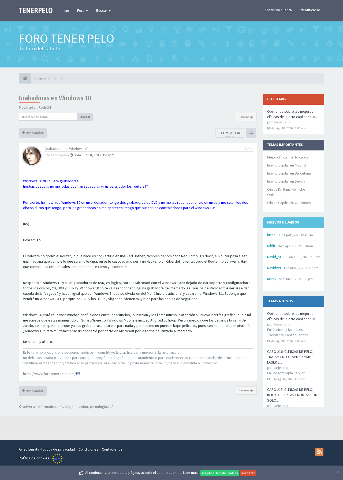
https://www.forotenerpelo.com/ (49, 373)
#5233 (248, 148)
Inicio (65, 10)
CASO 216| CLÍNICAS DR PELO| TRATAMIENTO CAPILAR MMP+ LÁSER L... (290, 357)
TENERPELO (36, 10)
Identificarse (310, 9)
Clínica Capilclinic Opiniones (289, 202)
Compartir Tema (230, 135)
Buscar (102, 10)
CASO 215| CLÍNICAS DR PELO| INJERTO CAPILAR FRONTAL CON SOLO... (292, 395)
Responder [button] (34, 132)
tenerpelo (59, 155)
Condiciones (88, 449)
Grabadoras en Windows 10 (55, 98)
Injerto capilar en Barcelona (289, 173)
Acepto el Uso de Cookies (220, 473)
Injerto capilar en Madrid (286, 165)
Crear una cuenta (278, 9)
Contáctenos (112, 449)
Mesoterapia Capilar (289, 373)
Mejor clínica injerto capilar (288, 157)
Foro (81, 10)
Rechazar (248, 473)
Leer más (190, 472)
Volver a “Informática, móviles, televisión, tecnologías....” (67, 406)
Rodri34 (45, 107)
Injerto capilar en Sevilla (286, 181)
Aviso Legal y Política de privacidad (47, 449)
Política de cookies (34, 458)
